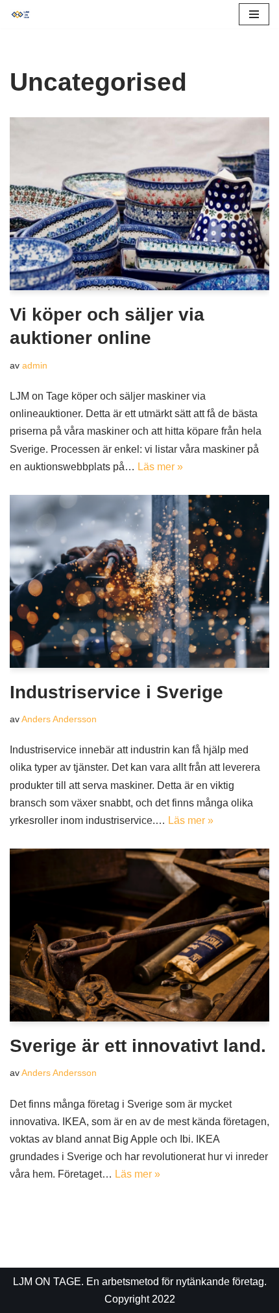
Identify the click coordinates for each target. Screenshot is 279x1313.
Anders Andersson (59, 719)
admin (34, 365)
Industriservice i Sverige (116, 692)
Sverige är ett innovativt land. (138, 1046)
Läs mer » (160, 466)
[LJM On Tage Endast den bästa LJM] (23, 14)
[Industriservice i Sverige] (139, 581)
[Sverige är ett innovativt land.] (139, 935)
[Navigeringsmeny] (254, 14)
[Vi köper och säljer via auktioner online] (139, 203)
